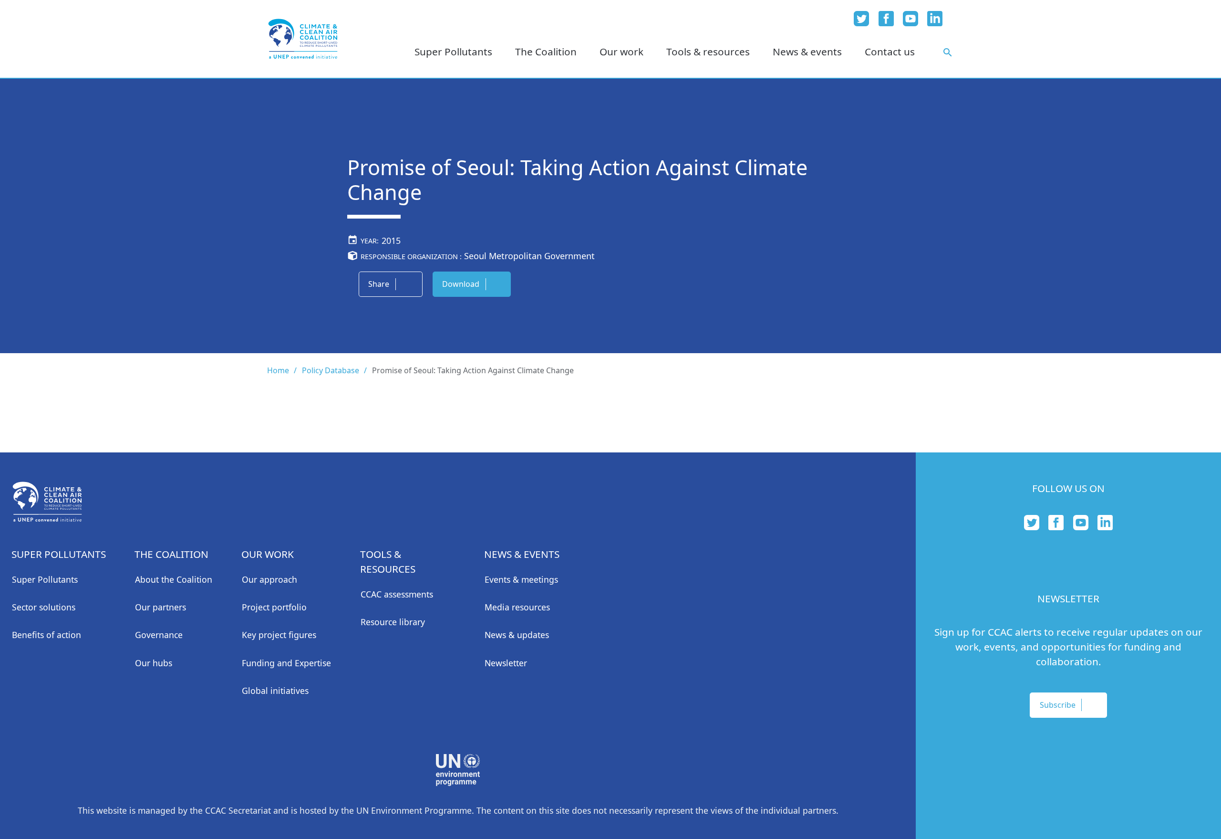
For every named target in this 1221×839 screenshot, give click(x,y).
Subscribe (1058, 705)
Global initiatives (275, 690)
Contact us (890, 51)
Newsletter (506, 663)
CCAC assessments (397, 594)
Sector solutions (43, 607)
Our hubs (153, 663)
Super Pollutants (45, 579)
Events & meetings (521, 579)
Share (378, 284)
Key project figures (279, 634)
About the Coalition (173, 579)
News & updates (517, 634)
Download (460, 284)
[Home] (303, 38)
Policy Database (330, 370)
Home (278, 370)
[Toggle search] (947, 51)
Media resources (517, 607)
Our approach (269, 579)
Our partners (160, 607)
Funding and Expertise (286, 663)
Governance (159, 634)
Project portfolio (274, 607)
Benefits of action (46, 634)
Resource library (393, 622)
